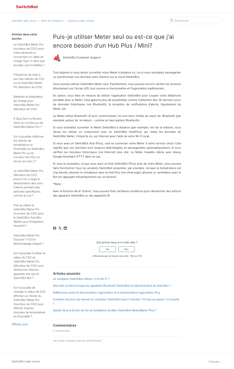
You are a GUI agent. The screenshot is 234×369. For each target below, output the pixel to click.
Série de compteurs (52, 20)
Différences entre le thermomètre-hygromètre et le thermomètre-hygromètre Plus (106, 292)
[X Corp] (60, 228)
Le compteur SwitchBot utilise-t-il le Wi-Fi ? (81, 279)
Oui (107, 249)
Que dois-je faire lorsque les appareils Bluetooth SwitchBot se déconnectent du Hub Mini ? (112, 285)
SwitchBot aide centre (24, 20)
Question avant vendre (81, 20)
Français (214, 361)
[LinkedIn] (65, 228)
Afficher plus (20, 324)
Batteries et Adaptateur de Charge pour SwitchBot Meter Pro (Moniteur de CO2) (28, 103)
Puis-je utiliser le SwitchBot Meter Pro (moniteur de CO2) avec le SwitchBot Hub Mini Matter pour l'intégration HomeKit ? (29, 215)
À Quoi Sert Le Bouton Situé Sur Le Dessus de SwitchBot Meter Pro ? (28, 123)
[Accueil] (27, 6)
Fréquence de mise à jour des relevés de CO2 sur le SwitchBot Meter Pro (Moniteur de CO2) (29, 81)
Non (126, 249)
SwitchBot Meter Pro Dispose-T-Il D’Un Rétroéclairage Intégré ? (29, 239)
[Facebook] (54, 228)
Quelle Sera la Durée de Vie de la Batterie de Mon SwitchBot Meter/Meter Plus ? (104, 310)
